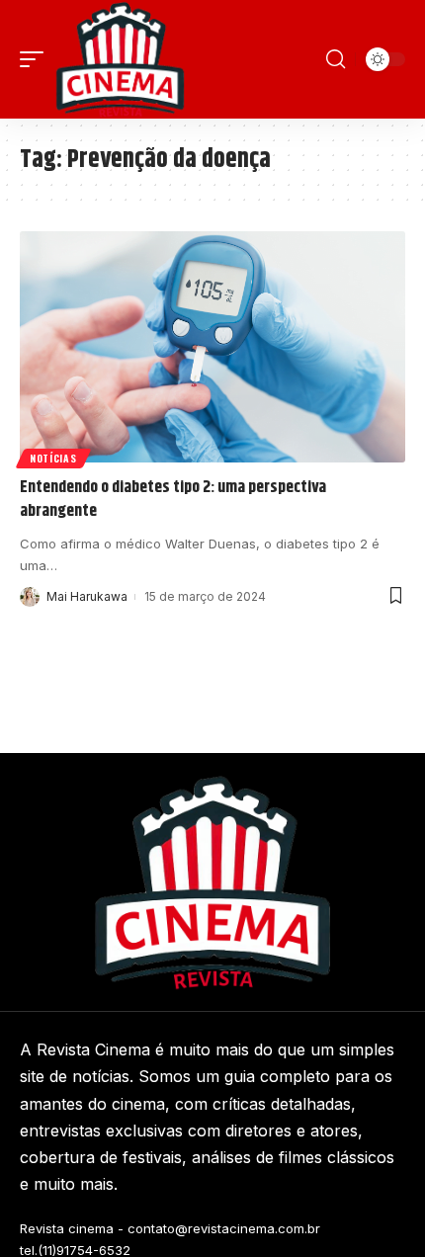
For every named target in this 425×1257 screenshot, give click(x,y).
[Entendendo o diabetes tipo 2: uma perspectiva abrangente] (212, 346)
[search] (335, 59)
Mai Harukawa (87, 596)
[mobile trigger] (36, 59)
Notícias (53, 458)
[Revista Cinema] (120, 59)
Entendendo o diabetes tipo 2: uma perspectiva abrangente (173, 499)
